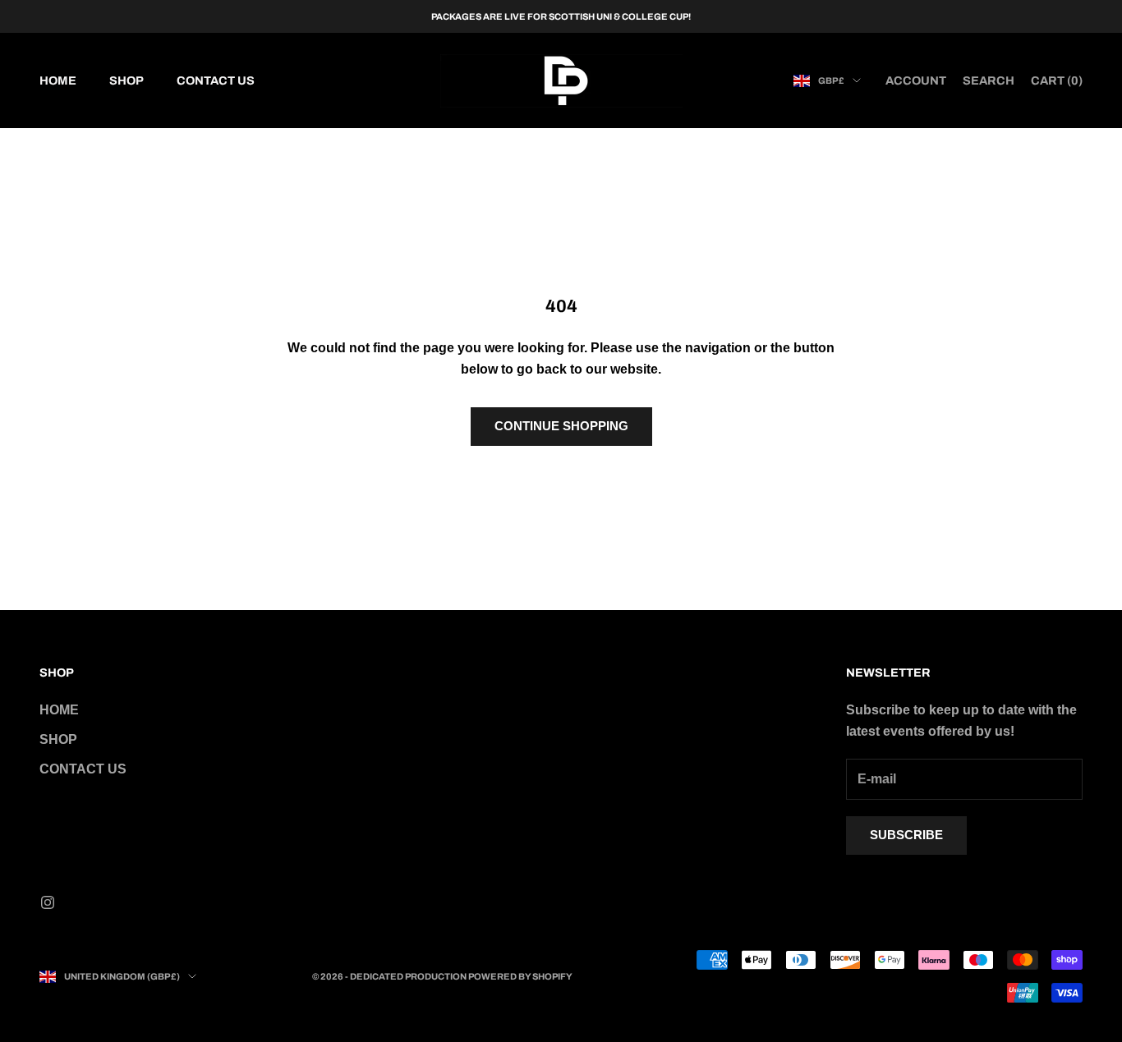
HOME (57, 80)
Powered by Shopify (520, 976)
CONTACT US (216, 80)
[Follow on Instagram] (47, 902)
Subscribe (906, 835)
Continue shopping (561, 426)
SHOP (126, 80)
